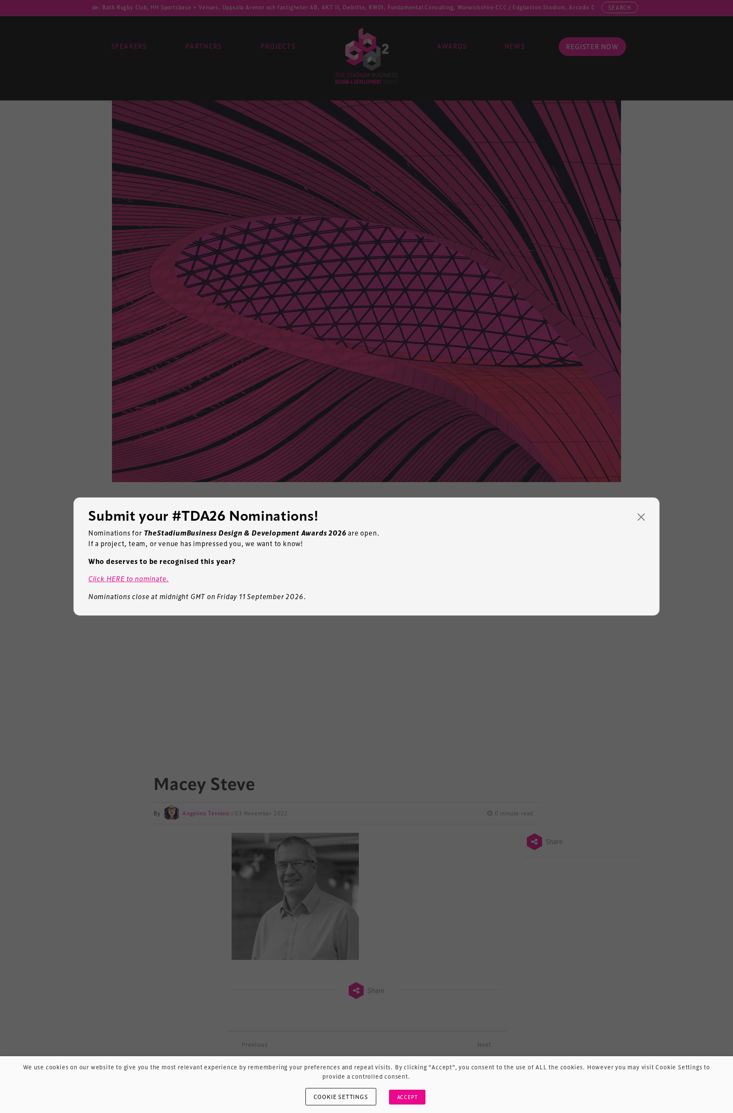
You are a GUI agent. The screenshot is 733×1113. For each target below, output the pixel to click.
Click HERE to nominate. (128, 578)
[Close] (641, 517)
